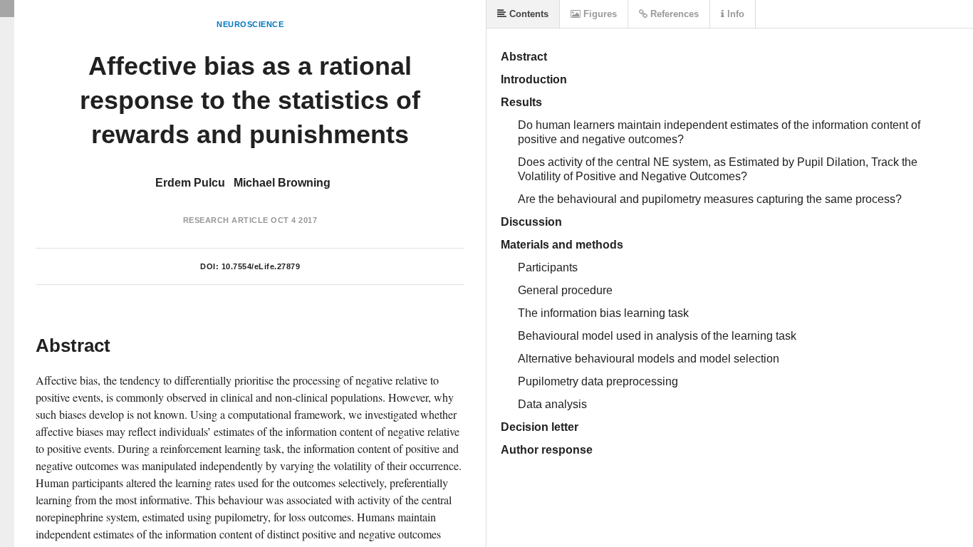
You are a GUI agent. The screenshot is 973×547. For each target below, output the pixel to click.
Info (734, 14)
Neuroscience (250, 24)
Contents (527, 14)
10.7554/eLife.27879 (261, 266)
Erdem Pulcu (190, 183)
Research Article (226, 220)
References (673, 14)
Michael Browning (282, 183)
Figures (599, 14)
